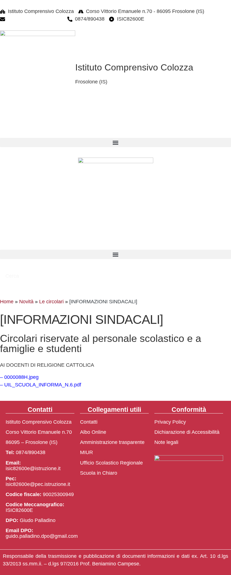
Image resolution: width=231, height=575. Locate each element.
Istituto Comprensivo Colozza (134, 67)
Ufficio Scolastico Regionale (111, 463)
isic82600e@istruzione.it (35, 19)
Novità (26, 301)
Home (7, 301)
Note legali (166, 442)
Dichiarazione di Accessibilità (186, 432)
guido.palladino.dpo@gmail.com (42, 536)
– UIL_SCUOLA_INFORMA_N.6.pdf (40, 385)
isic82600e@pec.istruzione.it (38, 484)
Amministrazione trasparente (112, 442)
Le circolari (51, 301)
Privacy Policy (170, 422)
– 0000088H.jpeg (19, 377)
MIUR (86, 452)
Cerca (12, 276)
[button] (115, 142)
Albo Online (93, 432)
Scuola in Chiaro (98, 473)
